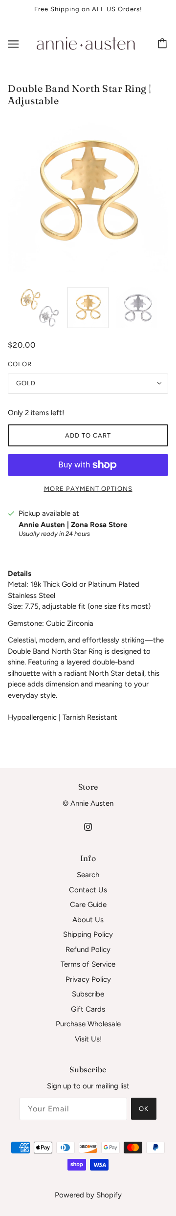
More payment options (88, 488)
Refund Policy (88, 949)
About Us (88, 919)
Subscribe (88, 994)
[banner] (86, 43)
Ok (144, 1108)
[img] (88, 826)
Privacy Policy (88, 979)
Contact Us (88, 889)
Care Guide (88, 904)
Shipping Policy (88, 934)
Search (88, 874)
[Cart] (164, 44)
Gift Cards (88, 1009)
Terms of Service (88, 964)
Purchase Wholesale (88, 1023)
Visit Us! (88, 1039)
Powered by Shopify (88, 1195)
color (20, 364)
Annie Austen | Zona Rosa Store (73, 524)
